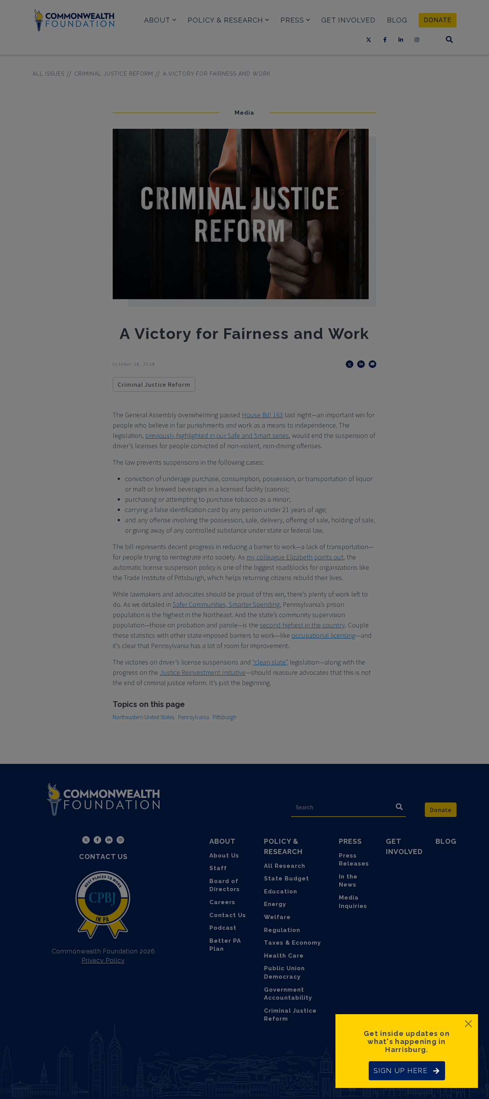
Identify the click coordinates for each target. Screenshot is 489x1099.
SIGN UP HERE (400, 1071)
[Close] (468, 1023)
